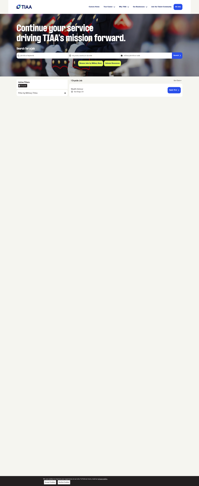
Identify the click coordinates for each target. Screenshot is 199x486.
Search (176, 55)
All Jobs (178, 7)
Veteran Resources (112, 63)
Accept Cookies (50, 482)
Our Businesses (139, 7)
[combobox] (42, 56)
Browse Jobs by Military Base (90, 63)
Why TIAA (122, 7)
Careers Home (94, 7)
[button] (42, 92)
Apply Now (173, 90)
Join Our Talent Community (161, 7)
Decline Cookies (64, 482)
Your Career (108, 7)
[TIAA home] (24, 7)
